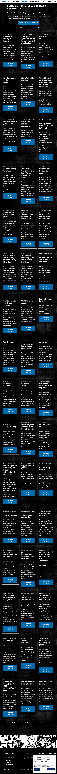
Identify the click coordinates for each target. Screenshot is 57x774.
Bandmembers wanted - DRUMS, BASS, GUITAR (9, 597)
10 (34, 723)
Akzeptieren (51, 769)
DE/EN (48, 2)
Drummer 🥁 (8, 640)
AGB (5, 769)
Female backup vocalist (44, 468)
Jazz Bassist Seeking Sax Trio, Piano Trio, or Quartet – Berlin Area (27, 173)
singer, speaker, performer (45, 514)
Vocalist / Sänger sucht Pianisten (9, 343)
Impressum (19, 769)
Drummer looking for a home (9, 170)
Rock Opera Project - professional (25, 124)
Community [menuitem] (24, 2)
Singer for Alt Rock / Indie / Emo (10, 123)
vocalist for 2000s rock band (45, 683)
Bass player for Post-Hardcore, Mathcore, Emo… (45, 216)
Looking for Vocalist (25, 384)
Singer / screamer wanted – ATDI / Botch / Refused (27, 216)
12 (40, 723)
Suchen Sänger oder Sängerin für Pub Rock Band (45, 597)
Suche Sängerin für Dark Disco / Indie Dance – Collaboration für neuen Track (10, 470)
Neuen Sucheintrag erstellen (28, 23)
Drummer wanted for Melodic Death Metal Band (27, 556)
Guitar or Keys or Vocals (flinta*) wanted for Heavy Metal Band (9, 258)
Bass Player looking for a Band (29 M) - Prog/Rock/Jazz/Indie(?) (10, 686)
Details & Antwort (10, 64)
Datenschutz (11, 769)
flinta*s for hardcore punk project (44, 642)
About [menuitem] (31, 2)
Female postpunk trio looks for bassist (9, 80)
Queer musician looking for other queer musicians (27, 346)
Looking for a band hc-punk (45, 300)
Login (25, 769)
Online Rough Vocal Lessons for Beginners (45, 385)
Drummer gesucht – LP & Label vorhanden (9, 303)
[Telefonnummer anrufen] (52, 1)
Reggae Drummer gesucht (27, 467)
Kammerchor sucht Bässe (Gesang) (28, 683)
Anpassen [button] (37, 769)
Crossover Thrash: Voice (45, 425)
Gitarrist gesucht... (10, 515)
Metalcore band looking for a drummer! (45, 171)
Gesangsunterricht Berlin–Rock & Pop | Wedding (46, 125)
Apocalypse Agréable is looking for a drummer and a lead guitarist (28, 39)
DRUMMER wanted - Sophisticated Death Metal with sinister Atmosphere (46, 556)
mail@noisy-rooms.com (28, 759)
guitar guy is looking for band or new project (10, 554)
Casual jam (43, 342)
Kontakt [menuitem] (37, 2)
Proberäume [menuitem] (16, 2)
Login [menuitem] (42, 2)
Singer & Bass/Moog (25, 641)
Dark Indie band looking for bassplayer (9, 38)
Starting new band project (27, 302)
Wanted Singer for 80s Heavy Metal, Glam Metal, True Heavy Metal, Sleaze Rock (45, 82)
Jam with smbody (9, 426)
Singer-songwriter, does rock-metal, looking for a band (28, 426)
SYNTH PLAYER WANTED (44, 37)
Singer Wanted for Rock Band (27, 79)
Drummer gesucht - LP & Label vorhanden (45, 259)
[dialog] (45, 764)
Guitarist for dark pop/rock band (27, 516)
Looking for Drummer (7, 384)
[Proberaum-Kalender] (55, 1)
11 (37, 723)
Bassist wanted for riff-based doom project (10, 214)
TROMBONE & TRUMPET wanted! (28, 598)
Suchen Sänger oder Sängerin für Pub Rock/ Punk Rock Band (27, 258)
